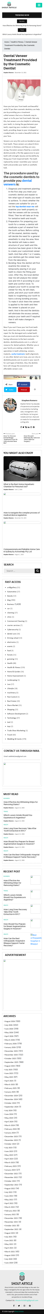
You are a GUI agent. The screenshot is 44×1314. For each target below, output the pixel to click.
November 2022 (11, 1177)
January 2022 (10, 1215)
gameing (12, 659)
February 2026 (11, 1044)
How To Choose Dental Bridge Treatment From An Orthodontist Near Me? (10, 439)
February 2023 (11, 1166)
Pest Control (13, 697)
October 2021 (10, 1226)
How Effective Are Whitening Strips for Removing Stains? (22, 26)
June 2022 (9, 1196)
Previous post (10, 434)
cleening (12, 613)
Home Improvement (16, 676)
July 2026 (8, 1025)
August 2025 (10, 1066)
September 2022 (11, 1185)
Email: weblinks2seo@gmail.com (15, 756)
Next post (35, 434)
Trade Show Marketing (17, 731)
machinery (12, 693)
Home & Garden (15, 672)
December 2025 (11, 1051)
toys (10, 726)
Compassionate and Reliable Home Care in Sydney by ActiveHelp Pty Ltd (22, 550)
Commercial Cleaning (17, 621)
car (9, 609)
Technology (13, 718)
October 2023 (10, 1144)
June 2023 (9, 1151)
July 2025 (8, 1070)
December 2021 (11, 1218)
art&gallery (13, 588)
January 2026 (10, 1047)
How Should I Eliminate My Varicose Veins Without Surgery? (32, 438)
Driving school (14, 638)
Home (6, 42)
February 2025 (11, 1088)
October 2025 (10, 1059)
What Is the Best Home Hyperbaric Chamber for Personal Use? (19, 485)
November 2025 (11, 1055)
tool (10, 722)
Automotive (13, 592)
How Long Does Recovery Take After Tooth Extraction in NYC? (20, 829)
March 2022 (10, 1207)
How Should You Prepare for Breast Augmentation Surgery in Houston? (19, 842)
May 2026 (9, 1033)
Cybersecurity (14, 630)
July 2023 (8, 1148)
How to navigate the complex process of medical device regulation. (22, 513)
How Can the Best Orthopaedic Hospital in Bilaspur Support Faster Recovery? (21, 855)
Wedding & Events (16, 739)
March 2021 (10, 1252)
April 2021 (9, 1248)
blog (11, 600)
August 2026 (10, 1021)
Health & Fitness (17, 42)
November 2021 (11, 1222)
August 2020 (10, 1255)
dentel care (13, 634)
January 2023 (10, 1170)
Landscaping (13, 680)
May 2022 (9, 1200)
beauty (11, 596)
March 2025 (10, 1085)
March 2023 (10, 1163)
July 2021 (8, 1237)
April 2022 (9, 1203)
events (11, 646)
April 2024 (9, 1122)
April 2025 (9, 1081)
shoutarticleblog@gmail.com (26, 1300)
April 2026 (9, 1036)
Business (22, 21)
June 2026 (9, 1029)
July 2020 (8, 1259)
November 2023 (11, 1140)
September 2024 (11, 1107)
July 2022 (8, 1192)
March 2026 (10, 1040)
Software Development (17, 714)
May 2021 (9, 1244)
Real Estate (13, 701)
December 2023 (11, 1137)
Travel (22, 30)
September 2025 (11, 1062)
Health (11, 663)
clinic (10, 617)
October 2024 (10, 1103)
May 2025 (9, 1077)
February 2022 (11, 1211)
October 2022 (10, 1181)
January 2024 (10, 1133)
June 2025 (9, 1073)
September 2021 (11, 1229)
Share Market (14, 705)
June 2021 (9, 1241)
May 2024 (9, 1118)
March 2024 (10, 1125)
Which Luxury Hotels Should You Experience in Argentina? (22, 34)
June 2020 (9, 1263)
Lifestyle (12, 689)
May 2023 (9, 1155)
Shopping (12, 710)
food (10, 651)
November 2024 (11, 1099)
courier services (14, 625)
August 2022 (10, 1189)
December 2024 (11, 1096)
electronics (13, 642)
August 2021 (10, 1233)
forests (11, 655)
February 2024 (11, 1129)
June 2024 (9, 1114)
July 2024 (8, 1111)
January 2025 (10, 1092)
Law (10, 684)
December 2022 (11, 1174)
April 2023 (9, 1159)
